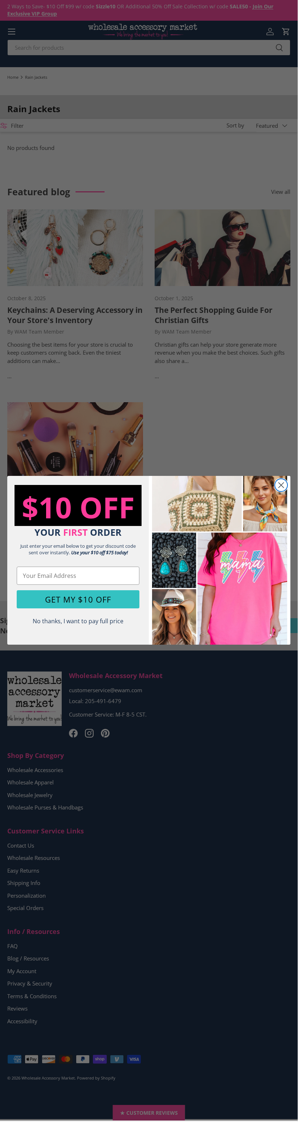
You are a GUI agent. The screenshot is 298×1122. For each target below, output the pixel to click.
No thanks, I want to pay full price (78, 621)
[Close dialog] (281, 485)
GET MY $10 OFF (78, 599)
